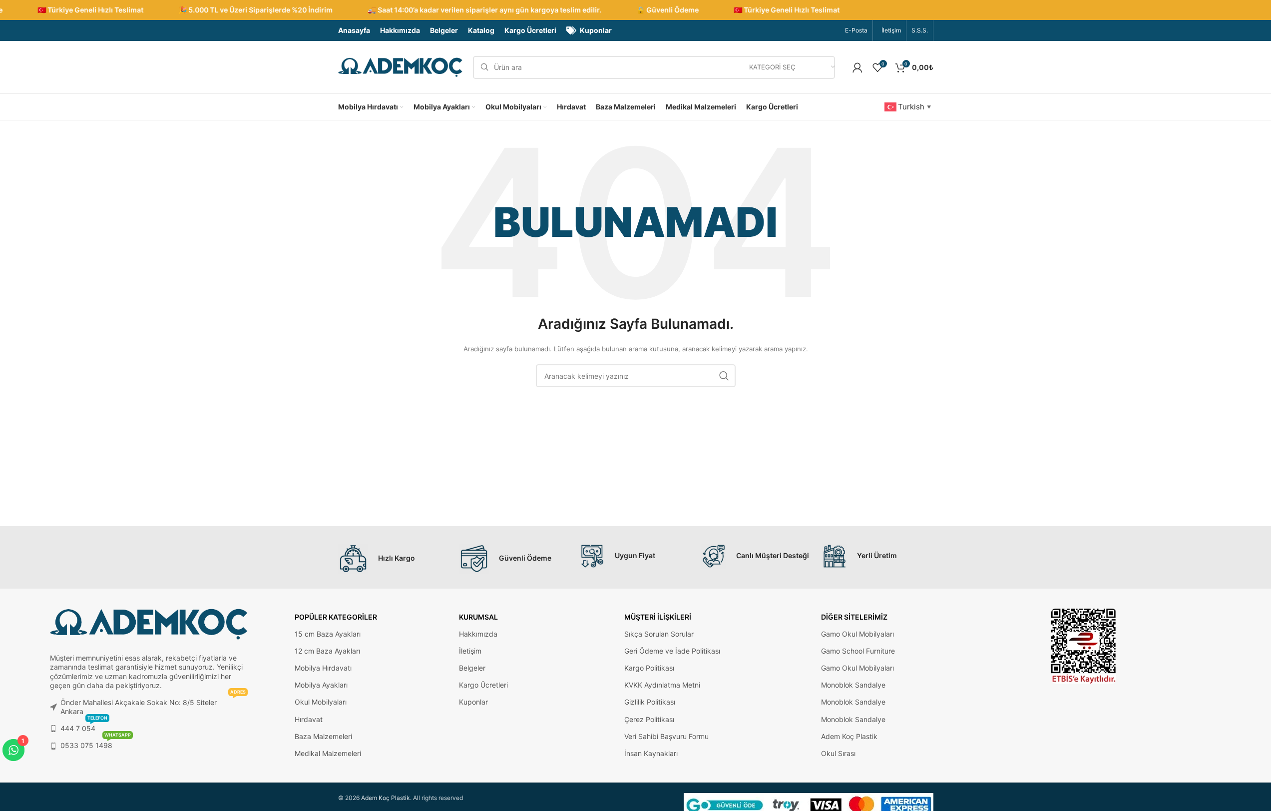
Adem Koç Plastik (849, 736)
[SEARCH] (724, 375)
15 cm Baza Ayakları (328, 634)
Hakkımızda (478, 634)
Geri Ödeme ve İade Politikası (672, 651)
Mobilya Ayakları (321, 685)
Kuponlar (473, 702)
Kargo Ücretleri (483, 685)
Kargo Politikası (649, 668)
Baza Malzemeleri (323, 736)
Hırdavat (309, 719)
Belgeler (472, 668)
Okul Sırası (838, 753)
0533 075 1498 (95, 743)
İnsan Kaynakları (651, 753)
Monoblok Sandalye (853, 685)
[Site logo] (400, 66)
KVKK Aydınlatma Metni (662, 685)
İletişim (470, 651)
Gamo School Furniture (858, 651)
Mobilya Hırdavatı (323, 668)
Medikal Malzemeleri (328, 753)
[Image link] (1083, 645)
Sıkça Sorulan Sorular (659, 634)
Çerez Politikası (649, 719)
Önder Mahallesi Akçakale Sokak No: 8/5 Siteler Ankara (153, 705)
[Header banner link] (635, 10)
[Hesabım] (857, 67)
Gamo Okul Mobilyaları (857, 634)
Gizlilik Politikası (649, 702)
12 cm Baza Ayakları (327, 651)
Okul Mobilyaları (321, 702)
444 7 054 (83, 726)
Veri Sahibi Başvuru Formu (666, 736)
